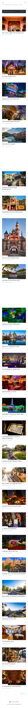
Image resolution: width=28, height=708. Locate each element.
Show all (22, 11)
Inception (8, 4)
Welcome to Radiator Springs (13, 596)
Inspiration (15, 4)
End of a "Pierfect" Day (10, 347)
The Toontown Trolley (11, 121)
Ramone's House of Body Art (13, 414)
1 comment (7, 191)
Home (3, 4)
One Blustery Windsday (11, 324)
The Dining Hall (8, 641)
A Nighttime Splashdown (11, 506)
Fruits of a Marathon (10, 258)
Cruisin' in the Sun (9, 619)
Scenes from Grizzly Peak (12, 461)
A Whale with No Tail (10, 551)
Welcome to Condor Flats (12, 483)
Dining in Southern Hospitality (9, 188)
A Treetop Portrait (9, 529)
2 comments (7, 371)
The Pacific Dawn (8, 144)
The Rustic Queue (8, 664)
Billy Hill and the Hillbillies (13, 33)
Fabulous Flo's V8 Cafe (10, 99)
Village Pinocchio (9, 76)
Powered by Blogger (15, 701)
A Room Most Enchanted (11, 686)
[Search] (25, 2)
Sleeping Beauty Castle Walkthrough (11, 437)
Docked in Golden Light (11, 280)
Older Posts (23, 693)
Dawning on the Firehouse (12, 212)
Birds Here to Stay (9, 392)
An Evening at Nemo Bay (11, 369)
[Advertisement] (14, 47)
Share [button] (3, 34)
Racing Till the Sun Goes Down (14, 574)
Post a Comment (8, 34)
